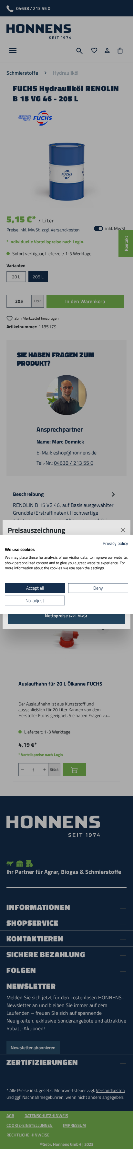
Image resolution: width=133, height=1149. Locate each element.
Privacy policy (115, 543)
